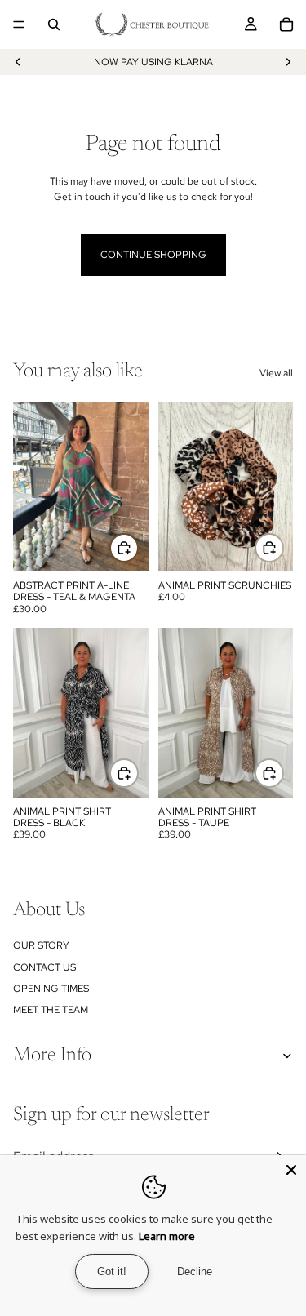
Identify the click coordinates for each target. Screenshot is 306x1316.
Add (138, 547)
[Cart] (286, 24)
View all (276, 373)
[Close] (291, 1170)
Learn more (167, 1236)
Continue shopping (153, 254)
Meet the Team (50, 1009)
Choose (138, 773)
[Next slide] (288, 62)
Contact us (44, 967)
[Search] (54, 24)
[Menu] (19, 24)
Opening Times (51, 988)
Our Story (41, 945)
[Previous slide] (18, 62)
